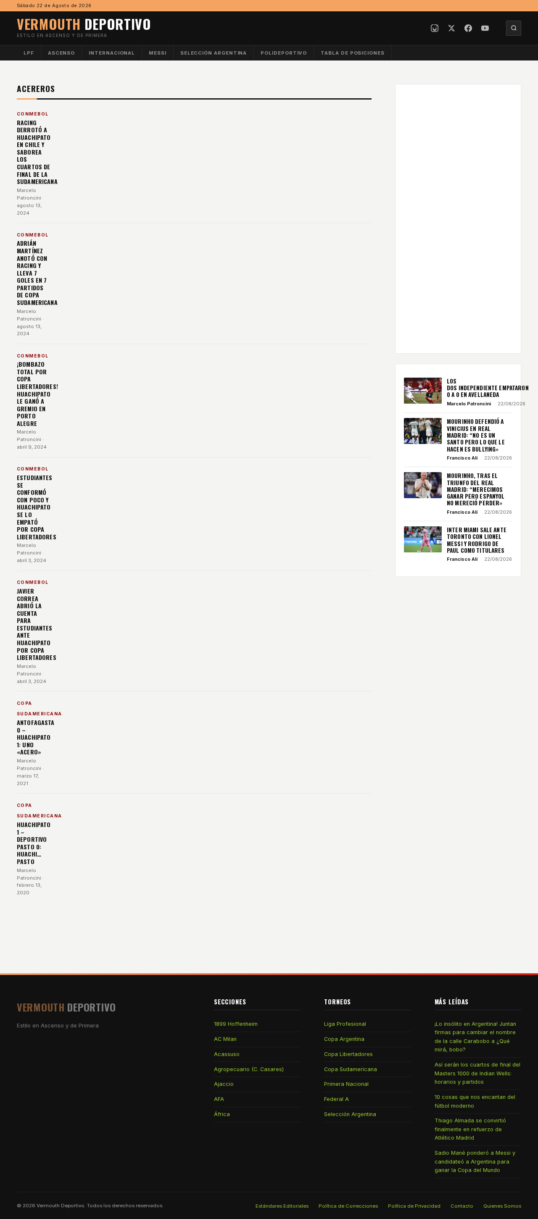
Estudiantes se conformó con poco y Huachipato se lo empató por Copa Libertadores (36, 507)
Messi (157, 53)
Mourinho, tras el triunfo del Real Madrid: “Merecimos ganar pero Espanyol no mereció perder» (476, 489)
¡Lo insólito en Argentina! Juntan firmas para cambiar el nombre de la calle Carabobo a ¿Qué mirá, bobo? (475, 1037)
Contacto (462, 1206)
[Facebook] (468, 28)
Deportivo (84, 24)
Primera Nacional (346, 1084)
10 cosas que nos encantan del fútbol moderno (475, 1101)
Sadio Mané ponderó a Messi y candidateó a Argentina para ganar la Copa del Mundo (475, 1161)
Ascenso (61, 53)
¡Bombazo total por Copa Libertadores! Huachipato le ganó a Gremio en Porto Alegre (37, 394)
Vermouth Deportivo (60, 1205)
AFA (219, 1099)
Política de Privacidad (414, 1206)
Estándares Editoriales (282, 1206)
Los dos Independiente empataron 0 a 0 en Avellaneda (488, 388)
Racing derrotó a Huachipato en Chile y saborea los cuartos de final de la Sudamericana (37, 152)
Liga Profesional (345, 1024)
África (222, 1114)
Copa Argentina (344, 1039)
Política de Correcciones (348, 1206)
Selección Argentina (213, 53)
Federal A (336, 1099)
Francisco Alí (462, 458)
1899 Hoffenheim (236, 1024)
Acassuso (227, 1054)
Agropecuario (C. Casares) (249, 1069)
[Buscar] (513, 28)
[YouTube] (485, 28)
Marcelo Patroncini (469, 404)
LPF (29, 53)
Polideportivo (284, 53)
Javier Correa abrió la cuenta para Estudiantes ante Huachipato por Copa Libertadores (36, 624)
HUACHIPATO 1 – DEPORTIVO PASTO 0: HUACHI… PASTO (33, 843)
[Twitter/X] (451, 28)
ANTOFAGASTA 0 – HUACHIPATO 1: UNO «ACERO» (36, 737)
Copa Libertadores (348, 1054)
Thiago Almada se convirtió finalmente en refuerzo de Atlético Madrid (470, 1129)
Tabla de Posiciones (353, 53)
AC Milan (225, 1039)
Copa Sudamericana (350, 1069)
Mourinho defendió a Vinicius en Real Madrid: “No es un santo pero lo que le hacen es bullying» (476, 435)
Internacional (112, 53)
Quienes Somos (502, 1206)
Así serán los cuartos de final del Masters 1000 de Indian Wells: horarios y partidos (477, 1073)
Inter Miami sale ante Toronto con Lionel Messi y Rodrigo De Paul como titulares (476, 539)
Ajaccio (224, 1084)
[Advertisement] (458, 219)
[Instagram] (434, 28)
